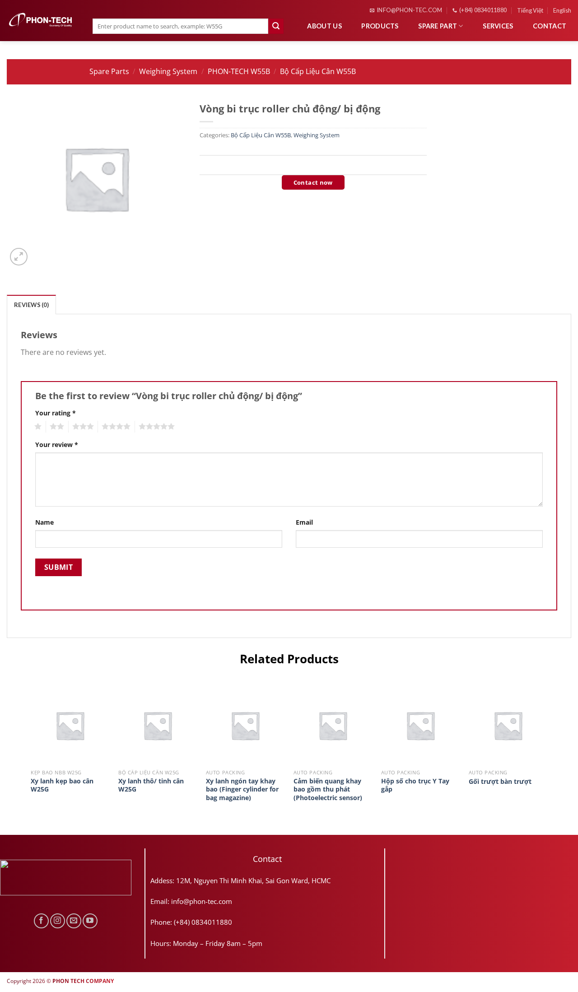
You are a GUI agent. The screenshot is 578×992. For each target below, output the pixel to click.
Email (304, 522)
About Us (324, 26)
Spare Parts (109, 71)
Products (379, 26)
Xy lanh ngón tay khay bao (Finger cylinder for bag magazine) (242, 789)
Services (498, 26)
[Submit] (276, 26)
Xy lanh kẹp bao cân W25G (62, 785)
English (562, 10)
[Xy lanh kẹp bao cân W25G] (70, 725)
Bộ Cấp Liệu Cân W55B (318, 71)
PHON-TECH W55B (239, 71)
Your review (56, 444)
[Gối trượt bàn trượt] (508, 725)
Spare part (437, 26)
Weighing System (168, 71)
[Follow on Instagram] (57, 920)
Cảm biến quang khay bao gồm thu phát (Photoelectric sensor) (328, 789)
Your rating (55, 413)
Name (44, 522)
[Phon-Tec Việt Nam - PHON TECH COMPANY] (41, 20)
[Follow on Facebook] (41, 920)
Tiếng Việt (530, 10)
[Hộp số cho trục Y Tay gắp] (420, 725)
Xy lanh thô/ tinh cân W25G (151, 785)
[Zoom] (19, 256)
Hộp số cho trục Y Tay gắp (415, 785)
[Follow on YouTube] (90, 920)
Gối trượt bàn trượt (500, 782)
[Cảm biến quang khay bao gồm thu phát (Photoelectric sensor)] (333, 725)
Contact (549, 26)
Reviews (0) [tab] (31, 304)
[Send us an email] (73, 920)
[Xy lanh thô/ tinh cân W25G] (157, 725)
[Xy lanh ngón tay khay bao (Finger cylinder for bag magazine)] (245, 725)
